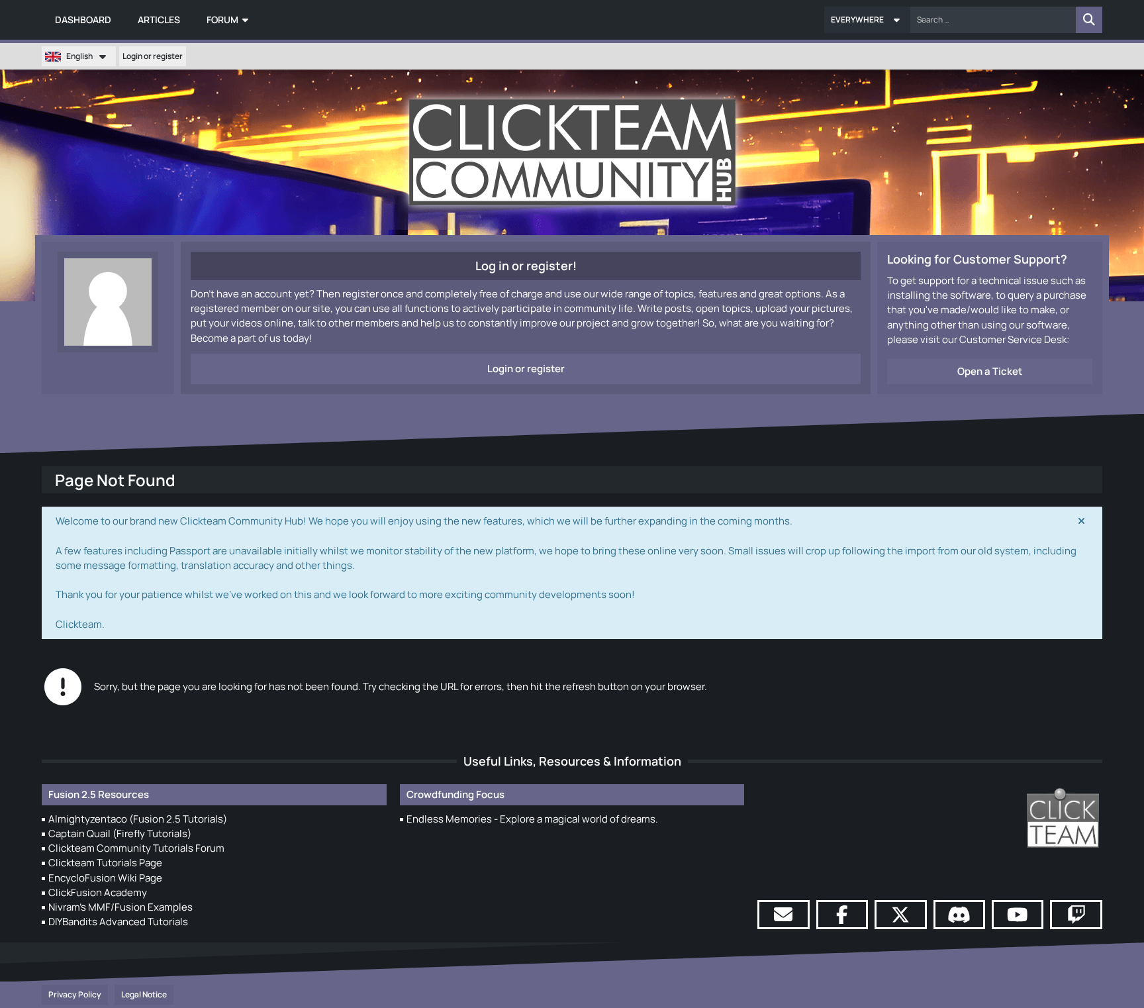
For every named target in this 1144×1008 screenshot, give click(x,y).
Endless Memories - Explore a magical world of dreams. (532, 819)
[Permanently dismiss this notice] (1081, 521)
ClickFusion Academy (97, 892)
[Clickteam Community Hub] (572, 152)
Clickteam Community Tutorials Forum (136, 848)
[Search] (1089, 20)
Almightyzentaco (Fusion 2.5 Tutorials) (137, 819)
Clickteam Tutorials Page (105, 863)
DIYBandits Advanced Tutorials (118, 922)
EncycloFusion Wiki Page (105, 878)
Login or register (152, 56)
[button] (867, 20)
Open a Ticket (989, 371)
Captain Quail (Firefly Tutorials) (119, 833)
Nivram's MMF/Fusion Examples (120, 907)
